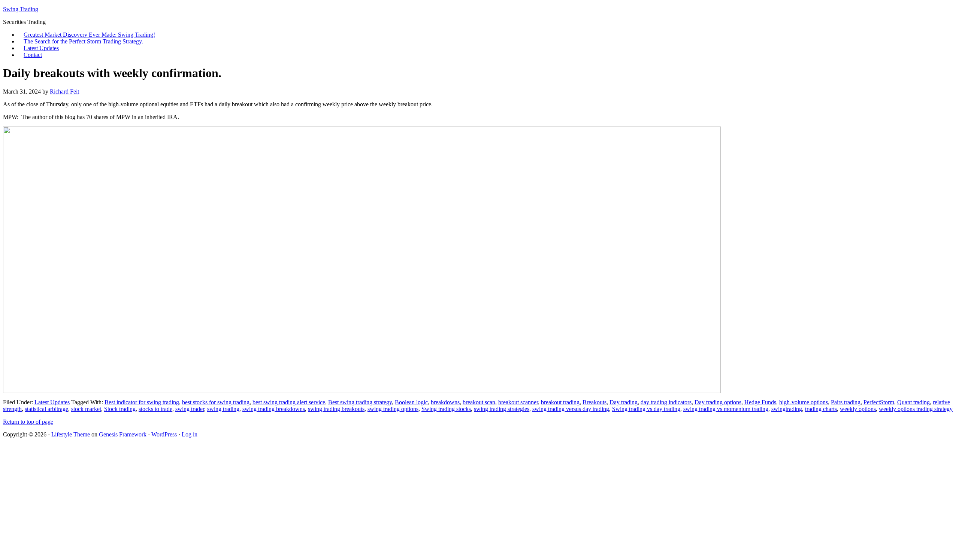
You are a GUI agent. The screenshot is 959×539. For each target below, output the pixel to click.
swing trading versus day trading (570, 409)
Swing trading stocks (446, 409)
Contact (33, 55)
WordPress (164, 434)
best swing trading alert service (288, 402)
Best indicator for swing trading (142, 402)
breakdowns (445, 402)
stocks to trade (155, 409)
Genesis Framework (122, 434)
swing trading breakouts (336, 409)
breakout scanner (518, 402)
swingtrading (786, 409)
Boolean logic (411, 402)
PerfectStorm (878, 402)
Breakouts (594, 402)
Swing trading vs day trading (646, 409)
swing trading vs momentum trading (725, 409)
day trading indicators (666, 402)
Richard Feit (64, 91)
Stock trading (120, 409)
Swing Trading (20, 9)
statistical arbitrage (46, 409)
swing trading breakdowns (273, 409)
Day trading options (718, 402)
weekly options (858, 409)
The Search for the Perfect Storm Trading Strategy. (83, 41)
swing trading (223, 409)
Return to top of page (28, 421)
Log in (189, 434)
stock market (86, 409)
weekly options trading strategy (916, 409)
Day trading (623, 402)
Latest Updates (41, 48)
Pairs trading (845, 402)
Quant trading (913, 402)
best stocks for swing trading (215, 402)
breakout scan (479, 402)
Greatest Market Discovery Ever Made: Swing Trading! (89, 34)
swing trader (189, 409)
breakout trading (560, 402)
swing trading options (392, 409)
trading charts (821, 409)
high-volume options (803, 402)
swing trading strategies (501, 409)
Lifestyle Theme (70, 434)
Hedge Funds (760, 402)
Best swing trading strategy (360, 402)
